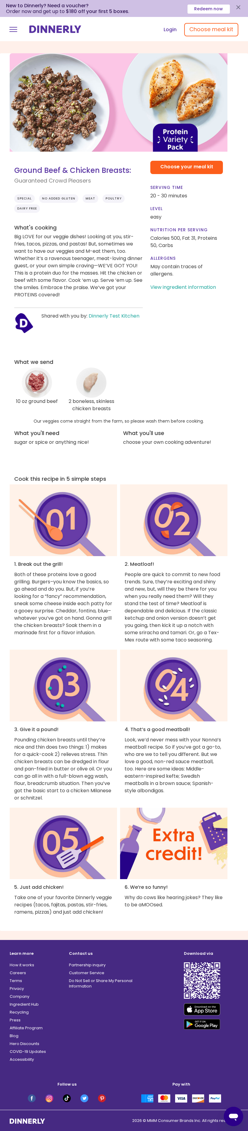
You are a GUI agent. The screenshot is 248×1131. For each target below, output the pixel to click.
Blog (14, 1036)
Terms (16, 981)
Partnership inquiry (87, 965)
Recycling (19, 1012)
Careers (18, 973)
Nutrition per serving (179, 230)
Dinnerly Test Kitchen (114, 315)
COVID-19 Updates (28, 1051)
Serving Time (166, 187)
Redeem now (208, 9)
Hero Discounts (24, 1044)
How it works (22, 965)
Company (19, 996)
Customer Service (86, 973)
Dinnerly (55, 29)
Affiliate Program (26, 1028)
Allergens (163, 258)
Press (15, 1020)
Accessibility (22, 1059)
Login (170, 29)
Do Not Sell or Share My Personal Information (100, 983)
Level (156, 209)
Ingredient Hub (24, 1004)
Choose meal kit (211, 29)
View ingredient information (183, 287)
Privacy (17, 988)
